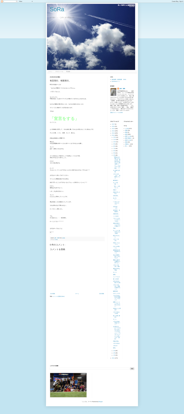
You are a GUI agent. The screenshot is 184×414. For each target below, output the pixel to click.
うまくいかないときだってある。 (116, 220)
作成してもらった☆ (116, 243)
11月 (114, 139)
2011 (113, 358)
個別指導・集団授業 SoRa (119, 79)
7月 (114, 148)
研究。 (115, 348)
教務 (126, 142)
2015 (113, 128)
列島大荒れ (116, 341)
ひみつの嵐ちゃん (116, 247)
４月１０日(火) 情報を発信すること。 (116, 287)
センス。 (115, 272)
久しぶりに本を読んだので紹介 (116, 232)
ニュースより (116, 276)
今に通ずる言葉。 (116, 171)
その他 (56, 239)
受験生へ (127, 144)
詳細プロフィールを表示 (116, 112)
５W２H (115, 345)
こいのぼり (116, 216)
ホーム (77, 293)
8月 (114, 146)
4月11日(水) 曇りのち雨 (116, 282)
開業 (126, 130)
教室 (126, 134)
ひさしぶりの (116, 293)
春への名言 (116, 279)
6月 (114, 150)
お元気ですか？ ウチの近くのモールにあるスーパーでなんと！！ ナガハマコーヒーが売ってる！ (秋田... (117, 333)
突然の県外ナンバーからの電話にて (116, 225)
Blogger (101, 401)
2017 (113, 124)
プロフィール (59, 71)
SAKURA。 (116, 195)
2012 (113, 135)
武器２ (115, 190)
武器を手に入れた (116, 193)
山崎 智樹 (122, 88)
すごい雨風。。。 (116, 183)
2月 (114, 353)
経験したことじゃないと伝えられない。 (116, 304)
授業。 (115, 274)
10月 (114, 142)
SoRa (57, 9)
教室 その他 (128, 136)
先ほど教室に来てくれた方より (116, 256)
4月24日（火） (115, 207)
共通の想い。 (116, 214)
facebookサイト (116, 81)
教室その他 (128, 140)
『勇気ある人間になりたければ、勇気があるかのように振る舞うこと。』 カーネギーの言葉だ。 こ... (117, 162)
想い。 (127, 146)
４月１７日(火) (116, 240)
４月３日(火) (116, 343)
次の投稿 (52, 293)
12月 (114, 137)
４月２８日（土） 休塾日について (116, 176)
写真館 (68, 71)
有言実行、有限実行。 (116, 211)
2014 (113, 131)
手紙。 (115, 228)
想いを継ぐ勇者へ (116, 316)
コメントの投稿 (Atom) (58, 296)
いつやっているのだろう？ (116, 203)
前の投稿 (101, 293)
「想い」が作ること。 (116, 187)
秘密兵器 (115, 291)
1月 (114, 355)
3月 (114, 350)
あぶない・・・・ (116, 198)
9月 (114, 144)
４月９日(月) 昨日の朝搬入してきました (117, 298)
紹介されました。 (116, 236)
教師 (126, 132)
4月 (114, 155)
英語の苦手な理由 (116, 269)
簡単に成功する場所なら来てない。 (116, 261)
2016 (113, 126)
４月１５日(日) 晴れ (116, 265)
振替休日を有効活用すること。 (116, 251)
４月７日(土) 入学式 (117, 312)
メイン (50, 71)
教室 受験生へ (128, 138)
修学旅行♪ (115, 180)
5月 (114, 153)
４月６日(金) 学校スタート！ (117, 323)
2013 (113, 133)
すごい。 (115, 319)
